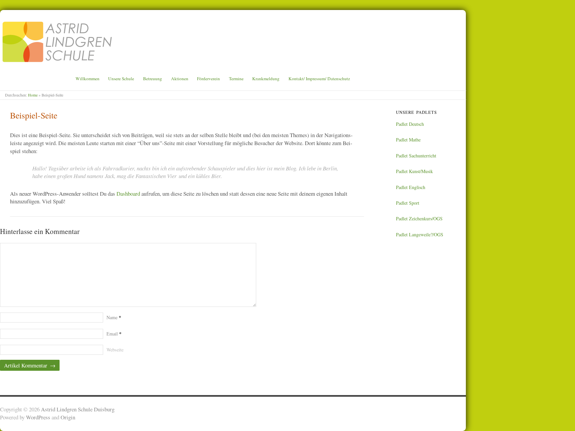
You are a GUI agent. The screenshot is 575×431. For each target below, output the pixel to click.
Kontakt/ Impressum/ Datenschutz (319, 79)
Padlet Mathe (408, 139)
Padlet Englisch (410, 187)
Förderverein (208, 79)
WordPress (38, 417)
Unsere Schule (121, 79)
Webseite (114, 349)
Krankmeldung (266, 79)
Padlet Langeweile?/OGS (419, 234)
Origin (68, 417)
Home (33, 95)
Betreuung (152, 79)
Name (113, 317)
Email (113, 333)
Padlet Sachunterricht (416, 155)
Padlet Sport (407, 203)
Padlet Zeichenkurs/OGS (419, 218)
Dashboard (128, 193)
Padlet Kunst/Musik (414, 171)
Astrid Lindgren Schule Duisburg (77, 409)
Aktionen (179, 79)
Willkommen (87, 79)
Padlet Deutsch (410, 124)
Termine (236, 79)
